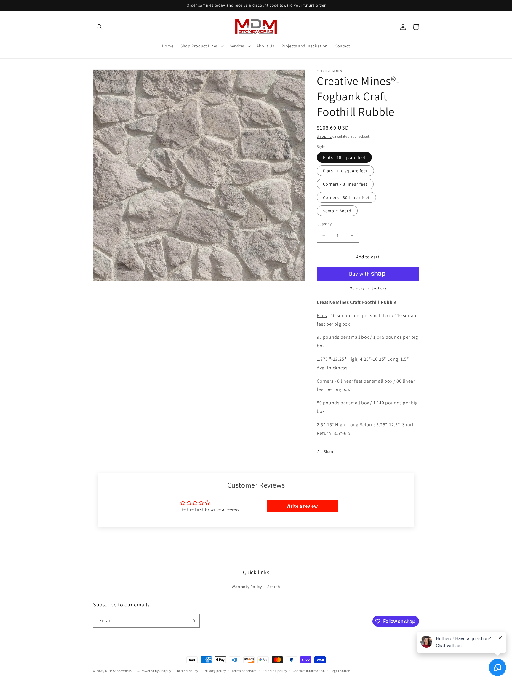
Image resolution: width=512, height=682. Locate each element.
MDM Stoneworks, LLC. (122, 671)
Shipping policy (275, 671)
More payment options (368, 288)
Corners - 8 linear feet (345, 184)
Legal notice (340, 671)
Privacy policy (215, 671)
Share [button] (329, 451)
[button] (99, 26)
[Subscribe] (192, 621)
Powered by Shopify (156, 671)
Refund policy (187, 671)
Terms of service (244, 671)
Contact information (309, 671)
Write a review (302, 506)
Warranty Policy (247, 586)
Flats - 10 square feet (344, 157)
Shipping (324, 136)
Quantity (324, 223)
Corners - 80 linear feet (346, 197)
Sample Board (337, 210)
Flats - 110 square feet (345, 170)
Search (273, 586)
